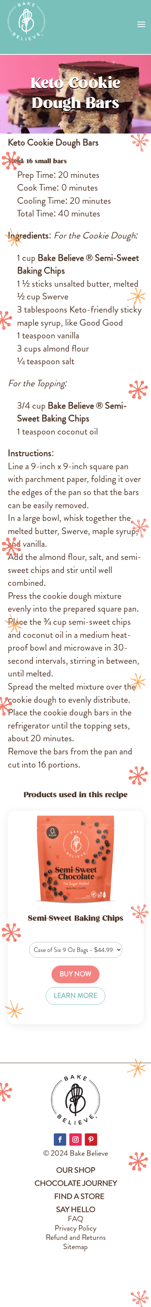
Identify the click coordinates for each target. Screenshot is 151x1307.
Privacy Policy (75, 1228)
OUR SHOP (75, 1170)
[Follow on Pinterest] (91, 1139)
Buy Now (75, 974)
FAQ (75, 1218)
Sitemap (75, 1246)
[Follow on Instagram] (75, 1139)
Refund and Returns (76, 1237)
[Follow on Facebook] (60, 1139)
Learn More (75, 996)
